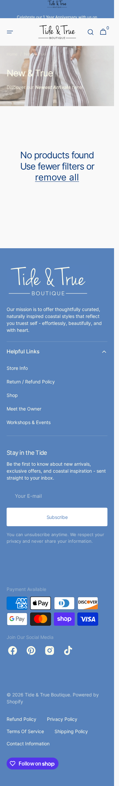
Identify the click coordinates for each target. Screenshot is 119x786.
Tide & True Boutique (47, 694)
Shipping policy (71, 731)
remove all (57, 177)
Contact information (28, 743)
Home (12, 54)
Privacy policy (62, 719)
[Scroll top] (106, 778)
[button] (10, 32)
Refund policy (21, 719)
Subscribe (57, 517)
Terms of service (25, 731)
